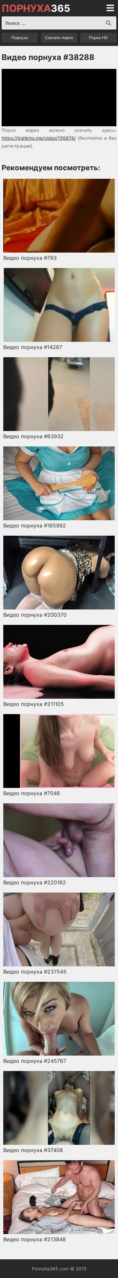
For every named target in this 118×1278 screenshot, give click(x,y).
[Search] (108, 23)
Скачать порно (59, 37)
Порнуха (19, 37)
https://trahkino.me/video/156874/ (39, 138)
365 (36, 8)
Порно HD (98, 37)
